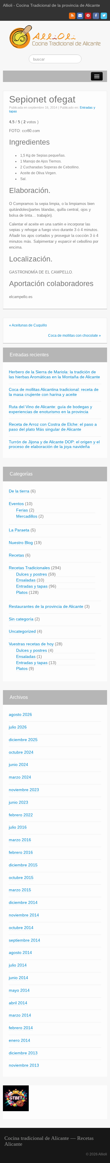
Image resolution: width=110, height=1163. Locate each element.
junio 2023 (18, 802)
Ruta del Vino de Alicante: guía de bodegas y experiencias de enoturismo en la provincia (50, 409)
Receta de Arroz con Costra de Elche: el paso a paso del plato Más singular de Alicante (53, 427)
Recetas (16, 555)
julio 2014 (18, 965)
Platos (22, 592)
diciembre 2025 (23, 739)
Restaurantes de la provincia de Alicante (46, 606)
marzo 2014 (20, 1015)
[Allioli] (55, 37)
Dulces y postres (31, 574)
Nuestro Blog (21, 542)
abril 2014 (18, 1002)
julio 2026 (18, 727)
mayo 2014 (19, 990)
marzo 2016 (20, 839)
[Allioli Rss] (72, 16)
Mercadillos (26, 516)
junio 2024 (18, 764)
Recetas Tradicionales (29, 567)
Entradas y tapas (32, 586)
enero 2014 (19, 1040)
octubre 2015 (21, 877)
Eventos (16, 503)
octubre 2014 (21, 927)
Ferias (22, 510)
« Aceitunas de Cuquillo (28, 325)
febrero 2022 (21, 815)
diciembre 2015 (23, 865)
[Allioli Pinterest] (88, 16)
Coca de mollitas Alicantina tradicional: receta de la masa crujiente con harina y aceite (54, 392)
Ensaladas (25, 580)
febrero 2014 (21, 1027)
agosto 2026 (20, 714)
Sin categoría (21, 619)
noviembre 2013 (24, 1065)
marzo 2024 (20, 777)
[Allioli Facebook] (96, 16)
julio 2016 (18, 827)
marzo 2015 (20, 889)
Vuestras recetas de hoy (31, 644)
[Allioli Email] (80, 16)
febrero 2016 (21, 852)
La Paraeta (19, 530)
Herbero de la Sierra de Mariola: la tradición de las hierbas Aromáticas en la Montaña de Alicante (54, 374)
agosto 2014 (20, 952)
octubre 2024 (21, 752)
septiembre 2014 (24, 940)
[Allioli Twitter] (104, 16)
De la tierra (19, 491)
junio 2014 (18, 977)
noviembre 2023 (24, 789)
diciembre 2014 (23, 902)
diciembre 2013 (23, 1053)
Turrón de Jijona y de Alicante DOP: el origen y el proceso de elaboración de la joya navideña (54, 444)
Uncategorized (22, 631)
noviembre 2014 (24, 915)
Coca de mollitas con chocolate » (74, 335)
